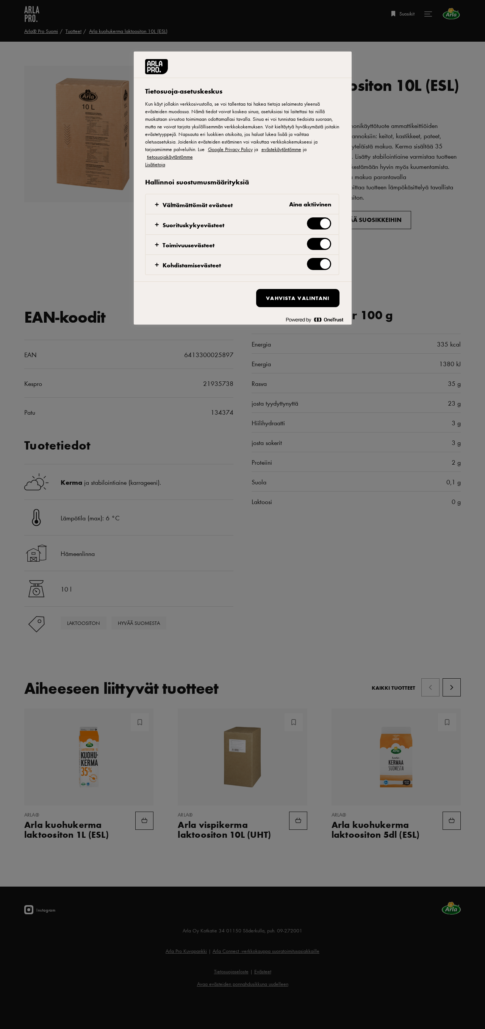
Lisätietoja (155, 164)
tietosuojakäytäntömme (170, 156)
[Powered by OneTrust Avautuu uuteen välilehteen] (314, 320)
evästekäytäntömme (281, 149)
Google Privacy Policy (230, 149)
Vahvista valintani (297, 297)
